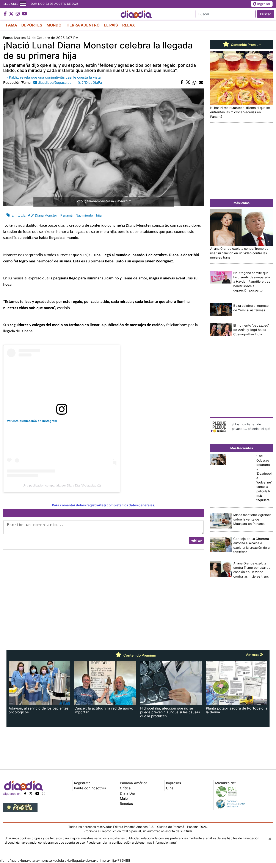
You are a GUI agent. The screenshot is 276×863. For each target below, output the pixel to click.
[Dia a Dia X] (11, 14)
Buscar (265, 14)
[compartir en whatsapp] (194, 82)
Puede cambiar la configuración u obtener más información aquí (131, 842)
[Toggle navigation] (22, 4)
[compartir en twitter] (188, 82)
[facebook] (25, 793)
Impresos (173, 783)
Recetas (126, 803)
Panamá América (133, 783)
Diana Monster (46, 215)
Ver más (253, 654)
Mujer (124, 798)
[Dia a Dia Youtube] (24, 14)
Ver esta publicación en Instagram (32, 421)
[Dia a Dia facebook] (6, 14)
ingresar (263, 4)
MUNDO (54, 25)
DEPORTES (31, 25)
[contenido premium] (20, 807)
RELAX (128, 25)
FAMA (11, 25)
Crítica (125, 788)
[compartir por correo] (201, 82)
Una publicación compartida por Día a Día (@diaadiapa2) (62, 485)
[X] (31, 793)
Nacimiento (84, 215)
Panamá (66, 215)
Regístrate (82, 783)
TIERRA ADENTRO (83, 25)
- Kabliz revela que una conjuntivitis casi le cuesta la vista (53, 77)
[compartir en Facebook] (182, 82)
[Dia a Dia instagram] (18, 14)
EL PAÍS (111, 25)
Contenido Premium (245, 45)
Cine (169, 788)
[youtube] (37, 793)
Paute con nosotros (90, 788)
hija (99, 215)
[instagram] (43, 793)
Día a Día (127, 793)
